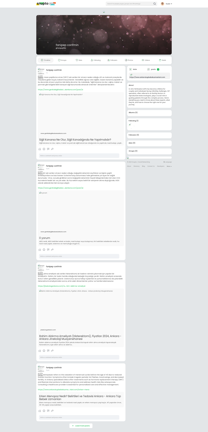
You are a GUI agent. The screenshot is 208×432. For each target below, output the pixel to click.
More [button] (169, 166)
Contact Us (151, 166)
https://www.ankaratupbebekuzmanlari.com (147, 77)
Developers (160, 166)
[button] (131, 4)
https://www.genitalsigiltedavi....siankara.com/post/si (60, 89)
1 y (47, 73)
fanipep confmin (67, 45)
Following (132, 121)
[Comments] (48, 149)
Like (40, 149)
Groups (132, 151)
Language (168, 162)
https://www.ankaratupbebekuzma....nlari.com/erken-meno (63, 389)
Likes (130, 143)
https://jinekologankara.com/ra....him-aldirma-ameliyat (61, 286)
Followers (132, 135)
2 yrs (47, 169)
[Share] (52, 149)
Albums (132, 112)
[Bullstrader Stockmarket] (131, 126)
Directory (137, 166)
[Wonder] (44, 149)
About (129, 166)
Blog (143, 166)
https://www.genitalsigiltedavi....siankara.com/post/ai (60, 188)
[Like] (46, 149)
